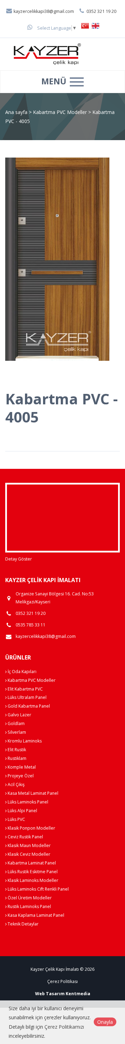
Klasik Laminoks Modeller (32, 880)
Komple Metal (21, 767)
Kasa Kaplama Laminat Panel (35, 915)
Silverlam (16, 732)
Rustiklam (16, 758)
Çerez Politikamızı (64, 1026)
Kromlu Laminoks (24, 741)
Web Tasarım (50, 994)
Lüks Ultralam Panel (27, 697)
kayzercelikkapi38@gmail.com (43, 11)
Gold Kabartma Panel (28, 706)
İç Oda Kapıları (21, 672)
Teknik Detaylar (23, 924)
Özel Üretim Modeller (29, 898)
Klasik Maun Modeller (29, 845)
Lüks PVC (16, 819)
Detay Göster (18, 559)
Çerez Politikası (62, 981)
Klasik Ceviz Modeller (28, 854)
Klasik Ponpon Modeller (31, 828)
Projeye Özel (20, 776)
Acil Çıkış (16, 784)
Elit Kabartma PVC (25, 689)
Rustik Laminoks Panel (29, 906)
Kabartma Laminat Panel (31, 863)
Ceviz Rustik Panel (25, 837)
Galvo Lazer (19, 715)
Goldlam (16, 723)
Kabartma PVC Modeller (60, 112)
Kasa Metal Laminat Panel (32, 793)
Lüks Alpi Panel (22, 811)
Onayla (105, 1022)
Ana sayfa (16, 112)
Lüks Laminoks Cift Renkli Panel (38, 889)
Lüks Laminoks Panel (27, 802)
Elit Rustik (16, 750)
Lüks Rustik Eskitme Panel (32, 872)
